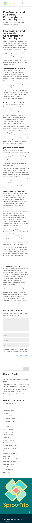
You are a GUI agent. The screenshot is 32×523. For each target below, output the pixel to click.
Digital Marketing (17, 519)
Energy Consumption (9, 432)
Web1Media (5, 521)
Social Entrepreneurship (10, 453)
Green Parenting (8, 442)
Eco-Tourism (7, 426)
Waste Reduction (8, 467)
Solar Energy (7, 456)
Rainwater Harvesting (9, 448)
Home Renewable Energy (10, 445)
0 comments (14, 24)
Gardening (6, 437)
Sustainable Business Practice (12, 459)
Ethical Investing (8, 434)
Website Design (6, 519)
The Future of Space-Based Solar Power (15, 377)
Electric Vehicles (8, 429)
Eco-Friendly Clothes (9, 416)
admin (6, 22)
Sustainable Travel (8, 464)
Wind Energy (7, 472)
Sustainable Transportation (11, 461)
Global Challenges (8, 440)
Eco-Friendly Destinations (10, 421)
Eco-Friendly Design (9, 418)
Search (26, 369)
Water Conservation (9, 469)
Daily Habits (6, 413)
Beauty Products (8, 408)
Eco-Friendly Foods (8, 424)
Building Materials (8, 410)
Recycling (6, 451)
